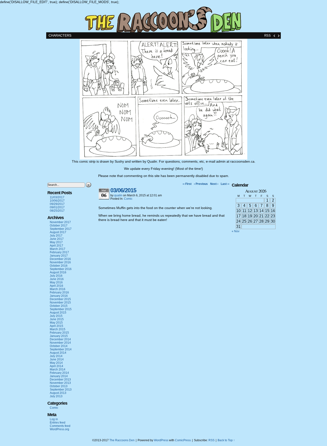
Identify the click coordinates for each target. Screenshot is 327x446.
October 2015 (59, 306)
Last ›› (225, 184)
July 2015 (56, 316)
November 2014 (60, 342)
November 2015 (60, 302)
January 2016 (59, 295)
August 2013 (58, 393)
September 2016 (61, 269)
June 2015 (57, 319)
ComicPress (183, 440)
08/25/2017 (57, 210)
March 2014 (57, 369)
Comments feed (60, 426)
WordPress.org (59, 429)
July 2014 (56, 356)
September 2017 (61, 229)
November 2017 (60, 222)
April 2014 (56, 366)
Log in (54, 419)
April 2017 (56, 245)
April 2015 (56, 326)
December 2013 (60, 379)
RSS (267, 35)
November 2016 (60, 262)
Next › (214, 184)
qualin (118, 195)
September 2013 (61, 389)
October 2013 (59, 386)
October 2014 (59, 346)
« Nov (235, 231)
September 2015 (61, 309)
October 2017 (59, 225)
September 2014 (61, 349)
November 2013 (60, 383)
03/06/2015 (123, 190)
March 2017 (57, 249)
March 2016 (57, 289)
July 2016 (56, 275)
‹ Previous (201, 184)
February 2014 (59, 372)
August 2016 (58, 272)
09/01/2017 (57, 207)
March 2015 (57, 329)
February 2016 (59, 292)
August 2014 (58, 352)
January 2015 (59, 336)
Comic (54, 407)
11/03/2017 (57, 197)
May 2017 (56, 242)
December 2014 (60, 339)
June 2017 (57, 239)
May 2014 (56, 362)
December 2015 (60, 299)
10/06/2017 (57, 200)
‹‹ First (187, 184)
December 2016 (60, 259)
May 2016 (56, 282)
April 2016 (56, 285)
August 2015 (58, 312)
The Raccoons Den (163, 18)
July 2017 (56, 235)
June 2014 (57, 359)
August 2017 (58, 232)
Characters (60, 35)
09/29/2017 (57, 204)
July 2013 (56, 396)
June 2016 (57, 279)
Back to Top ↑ (226, 440)
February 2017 (59, 252)
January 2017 (59, 255)
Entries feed (57, 422)
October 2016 (59, 265)
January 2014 (59, 376)
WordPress (161, 440)
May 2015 (56, 322)
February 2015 (59, 332)
